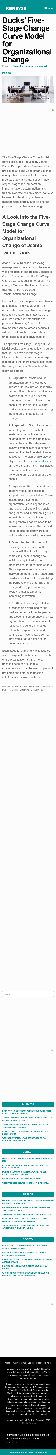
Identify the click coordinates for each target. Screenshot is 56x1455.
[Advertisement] (28, 723)
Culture (15, 689)
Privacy (15, 1362)
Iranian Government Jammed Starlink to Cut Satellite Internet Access (24, 1173)
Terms (23, 1362)
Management (36, 689)
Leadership (24, 689)
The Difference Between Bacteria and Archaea (25, 1183)
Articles (15, 686)
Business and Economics (31, 686)
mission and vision (40, 461)
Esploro (31, 1362)
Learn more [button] (11, 1442)
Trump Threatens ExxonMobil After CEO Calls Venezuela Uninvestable (25, 1125)
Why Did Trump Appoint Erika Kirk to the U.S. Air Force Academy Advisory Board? (25, 1274)
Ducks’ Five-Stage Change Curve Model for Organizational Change (27, 40)
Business (6, 689)
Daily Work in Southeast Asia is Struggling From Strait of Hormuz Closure (26, 1112)
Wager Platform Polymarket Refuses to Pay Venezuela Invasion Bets (24, 1139)
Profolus (40, 1362)
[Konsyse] (16, 8)
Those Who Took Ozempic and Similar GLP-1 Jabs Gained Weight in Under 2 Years (25, 1226)
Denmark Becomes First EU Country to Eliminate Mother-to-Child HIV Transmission (26, 1219)
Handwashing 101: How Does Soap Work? (22, 1179)
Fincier (48, 1362)
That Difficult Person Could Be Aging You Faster (26, 1214)
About (7, 1362)
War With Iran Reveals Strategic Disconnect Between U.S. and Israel (24, 1253)
